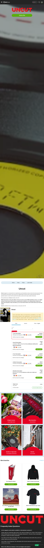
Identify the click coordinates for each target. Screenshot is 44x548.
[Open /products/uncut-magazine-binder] (10, 472)
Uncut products (32, 421)
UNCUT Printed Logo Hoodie (33, 481)
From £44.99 (33, 484)
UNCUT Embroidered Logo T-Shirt (33, 505)
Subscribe (22, 15)
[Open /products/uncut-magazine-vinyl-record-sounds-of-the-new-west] (10, 496)
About (13, 282)
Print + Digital (37, 323)
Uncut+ (25, 323)
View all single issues (37, 387)
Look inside (29, 282)
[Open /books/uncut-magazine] (33, 440)
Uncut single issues (11, 421)
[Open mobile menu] (2, 2)
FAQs (23, 282)
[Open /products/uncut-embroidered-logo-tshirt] (33, 496)
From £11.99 (11, 484)
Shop (18, 282)
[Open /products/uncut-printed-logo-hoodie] (33, 472)
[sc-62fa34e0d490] (6, 2)
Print (16, 323)
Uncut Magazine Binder (11, 481)
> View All (41, 460)
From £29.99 (11, 509)
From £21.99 (33, 509)
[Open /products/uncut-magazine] (33, 407)
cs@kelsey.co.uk (37, 319)
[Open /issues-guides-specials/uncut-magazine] (11, 440)
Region (13, 327)
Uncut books (32, 453)
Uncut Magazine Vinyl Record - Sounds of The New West (10, 506)
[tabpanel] (22, 297)
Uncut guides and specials (11, 453)
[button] (42, 2)
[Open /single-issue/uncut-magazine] (11, 408)
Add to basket (38, 336)
